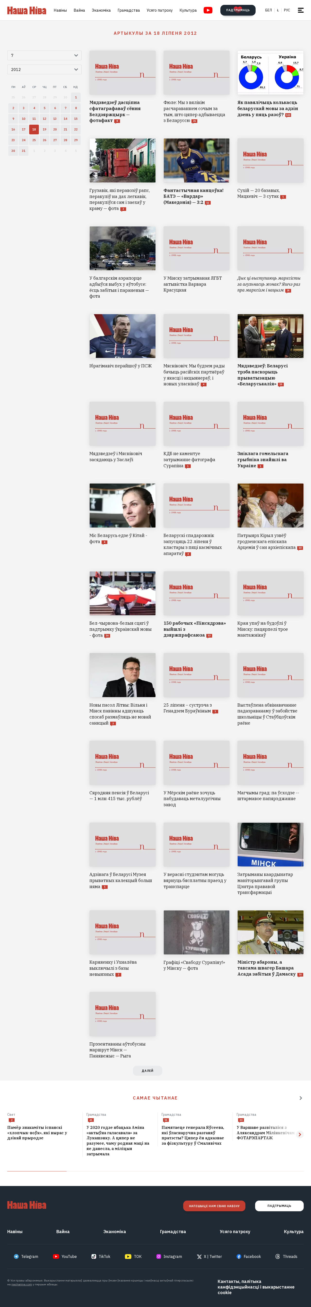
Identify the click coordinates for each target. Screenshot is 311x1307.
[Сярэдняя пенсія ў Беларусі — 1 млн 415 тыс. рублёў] (122, 774)
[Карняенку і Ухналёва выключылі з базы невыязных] (122, 943)
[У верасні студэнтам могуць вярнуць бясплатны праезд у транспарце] (197, 859)
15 (165, 1120)
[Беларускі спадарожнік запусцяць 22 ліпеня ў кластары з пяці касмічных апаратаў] (197, 519)
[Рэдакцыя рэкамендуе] (301, 1098)
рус (287, 10)
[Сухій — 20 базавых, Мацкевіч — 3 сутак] (270, 174)
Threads (290, 1256)
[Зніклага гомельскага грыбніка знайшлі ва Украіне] (270, 435)
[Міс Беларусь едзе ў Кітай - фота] (122, 519)
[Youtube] (208, 10)
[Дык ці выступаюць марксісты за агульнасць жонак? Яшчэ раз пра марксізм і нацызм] (270, 262)
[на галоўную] (26, 10)
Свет (11, 1114)
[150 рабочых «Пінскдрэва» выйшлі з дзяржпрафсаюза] (197, 605)
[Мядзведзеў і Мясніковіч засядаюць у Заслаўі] (122, 435)
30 (241, 1120)
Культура (188, 10)
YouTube (69, 1256)
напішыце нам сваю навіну (214, 1206)
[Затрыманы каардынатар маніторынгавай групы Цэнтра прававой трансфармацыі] (270, 859)
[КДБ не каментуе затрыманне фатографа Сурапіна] (197, 435)
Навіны (60, 10)
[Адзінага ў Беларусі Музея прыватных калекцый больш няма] (122, 859)
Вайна (79, 10)
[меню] (301, 10)
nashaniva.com (21, 1284)
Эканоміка (101, 10)
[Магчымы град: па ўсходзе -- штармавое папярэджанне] (270, 774)
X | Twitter (213, 1256)
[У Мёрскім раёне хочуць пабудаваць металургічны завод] (197, 774)
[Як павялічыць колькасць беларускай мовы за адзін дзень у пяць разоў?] (270, 87)
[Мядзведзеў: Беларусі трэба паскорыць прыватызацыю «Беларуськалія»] (270, 350)
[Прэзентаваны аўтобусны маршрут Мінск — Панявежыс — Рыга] (122, 1025)
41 (90, 1120)
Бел (268, 10)
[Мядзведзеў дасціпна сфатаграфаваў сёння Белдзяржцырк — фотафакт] (122, 87)
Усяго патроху (160, 10)
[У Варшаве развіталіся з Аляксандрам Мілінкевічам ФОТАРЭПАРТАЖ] (270, 1133)
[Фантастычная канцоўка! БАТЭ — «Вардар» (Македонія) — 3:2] (197, 174)
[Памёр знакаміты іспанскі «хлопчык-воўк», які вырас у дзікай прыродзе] (42, 1133)
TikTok (104, 1256)
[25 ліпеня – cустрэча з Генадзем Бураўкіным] (197, 689)
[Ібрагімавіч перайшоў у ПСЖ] (122, 350)
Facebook (252, 1256)
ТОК (138, 1256)
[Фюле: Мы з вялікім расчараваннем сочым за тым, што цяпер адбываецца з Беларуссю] (197, 87)
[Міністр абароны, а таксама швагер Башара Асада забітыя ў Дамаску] (270, 943)
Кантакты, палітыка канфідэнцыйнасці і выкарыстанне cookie (256, 1287)
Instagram (173, 1256)
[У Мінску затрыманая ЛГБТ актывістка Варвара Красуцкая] (197, 262)
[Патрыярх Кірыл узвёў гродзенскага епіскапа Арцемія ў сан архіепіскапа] (270, 519)
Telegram (29, 1256)
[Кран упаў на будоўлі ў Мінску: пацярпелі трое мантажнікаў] (270, 605)
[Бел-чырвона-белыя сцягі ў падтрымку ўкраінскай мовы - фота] (122, 605)
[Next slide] (300, 1134)
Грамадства (129, 10)
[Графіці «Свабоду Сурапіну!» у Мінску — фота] (197, 943)
